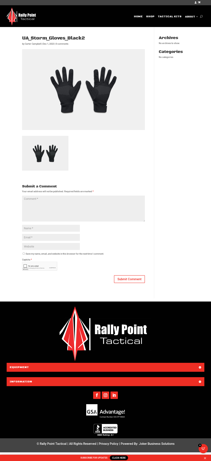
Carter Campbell (33, 44)
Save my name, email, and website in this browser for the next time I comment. (65, 254)
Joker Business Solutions (157, 444)
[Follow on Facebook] (97, 395)
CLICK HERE (119, 458)
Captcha (27, 259)
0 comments (62, 44)
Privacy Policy (108, 444)
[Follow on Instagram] (105, 395)
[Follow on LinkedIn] (114, 395)
